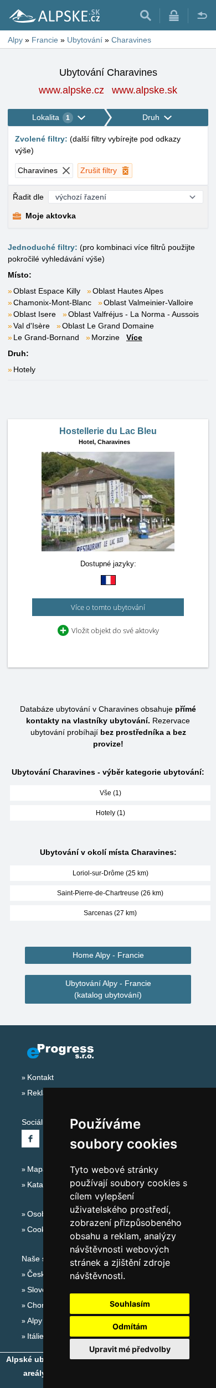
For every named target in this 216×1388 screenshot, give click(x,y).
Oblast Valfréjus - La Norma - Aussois (133, 314)
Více (134, 337)
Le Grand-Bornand (46, 337)
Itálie (35, 1336)
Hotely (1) (110, 813)
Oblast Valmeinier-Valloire (148, 302)
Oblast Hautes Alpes (127, 290)
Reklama (42, 1092)
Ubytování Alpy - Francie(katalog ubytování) (108, 989)
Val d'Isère (31, 325)
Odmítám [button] (129, 1326)
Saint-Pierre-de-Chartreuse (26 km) (110, 893)
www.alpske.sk (144, 90)
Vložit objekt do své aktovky (115, 630)
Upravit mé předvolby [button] (130, 1349)
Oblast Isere (34, 314)
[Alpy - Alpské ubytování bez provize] (54, 15)
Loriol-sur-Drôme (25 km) (110, 873)
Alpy (34, 1320)
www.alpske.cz (71, 90)
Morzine (105, 337)
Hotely (24, 369)
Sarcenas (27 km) (110, 913)
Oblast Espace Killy (46, 290)
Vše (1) (110, 793)
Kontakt (40, 1077)
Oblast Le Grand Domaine (108, 325)
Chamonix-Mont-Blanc (52, 302)
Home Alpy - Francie (108, 955)
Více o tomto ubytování (108, 607)
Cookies (41, 1229)
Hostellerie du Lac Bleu (108, 431)
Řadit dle (28, 196)
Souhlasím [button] (130, 1303)
